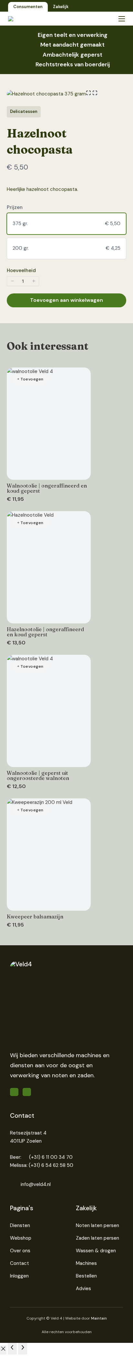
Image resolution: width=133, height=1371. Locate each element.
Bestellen (86, 1276)
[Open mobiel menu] (121, 18)
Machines (86, 1263)
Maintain (99, 1318)
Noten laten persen (97, 1225)
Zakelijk (60, 6)
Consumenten (28, 6)
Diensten (20, 1225)
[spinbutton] (22, 281)
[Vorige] (12, 1349)
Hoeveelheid (21, 270)
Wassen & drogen (96, 1250)
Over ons (20, 1250)
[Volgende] (22, 1349)
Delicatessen (23, 111)
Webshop (20, 1238)
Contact (19, 1263)
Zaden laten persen (97, 1238)
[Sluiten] (3, 1350)
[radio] (66, 224)
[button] (12, 281)
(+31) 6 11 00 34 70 (51, 1157)
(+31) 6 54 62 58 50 (51, 1165)
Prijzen (15, 207)
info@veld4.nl (36, 1184)
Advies (83, 1288)
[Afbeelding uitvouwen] (88, 94)
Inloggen (19, 1276)
